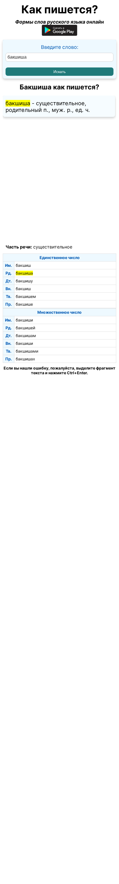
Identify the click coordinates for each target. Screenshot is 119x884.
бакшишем (26, 296)
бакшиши (24, 320)
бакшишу (24, 280)
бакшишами (27, 351)
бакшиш (23, 265)
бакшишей (25, 327)
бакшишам (26, 335)
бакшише (24, 304)
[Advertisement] (59, 180)
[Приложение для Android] (59, 34)
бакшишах (25, 358)
